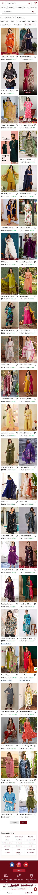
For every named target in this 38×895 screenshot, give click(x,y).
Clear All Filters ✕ (30, 25)
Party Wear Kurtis (7, 843)
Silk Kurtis (30, 843)
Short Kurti (19, 846)
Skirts (18, 849)
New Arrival (4, 21)
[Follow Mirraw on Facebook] (12, 864)
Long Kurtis (19, 843)
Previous (14, 822)
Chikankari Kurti (31, 849)
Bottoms (30, 836)
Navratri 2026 (21, 21)
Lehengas (18, 7)
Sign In (19, 870)
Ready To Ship (31, 21)
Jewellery (33, 7)
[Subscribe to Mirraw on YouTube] (25, 864)
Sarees (10, 7)
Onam (12, 21)
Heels (7, 840)
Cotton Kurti (30, 852)
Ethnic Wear (19, 840)
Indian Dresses (19, 836)
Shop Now (11, 52)
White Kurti (7, 846)
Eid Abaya (7, 852)
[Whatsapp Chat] (36, 669)
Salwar (3, 7)
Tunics (30, 846)
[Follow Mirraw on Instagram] (18, 864)
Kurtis (26, 7)
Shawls (7, 849)
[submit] (33, 11)
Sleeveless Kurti (31, 840)
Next (23, 822)
